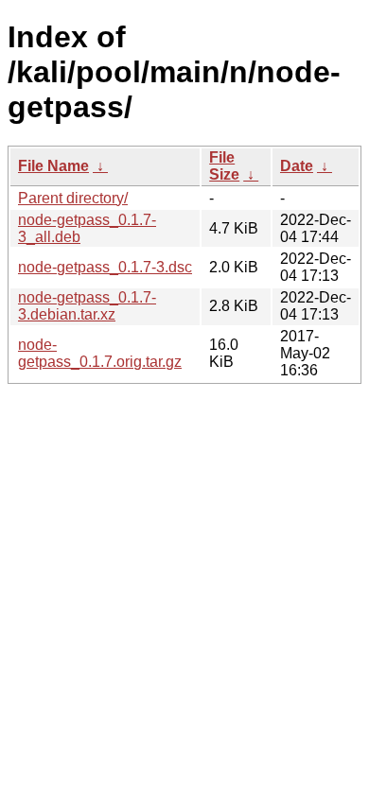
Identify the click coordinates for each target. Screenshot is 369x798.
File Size (224, 165)
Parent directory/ (73, 198)
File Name (53, 166)
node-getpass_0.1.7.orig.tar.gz (100, 353)
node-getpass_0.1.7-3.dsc (105, 267)
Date (296, 166)
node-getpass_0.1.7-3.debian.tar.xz (87, 305)
